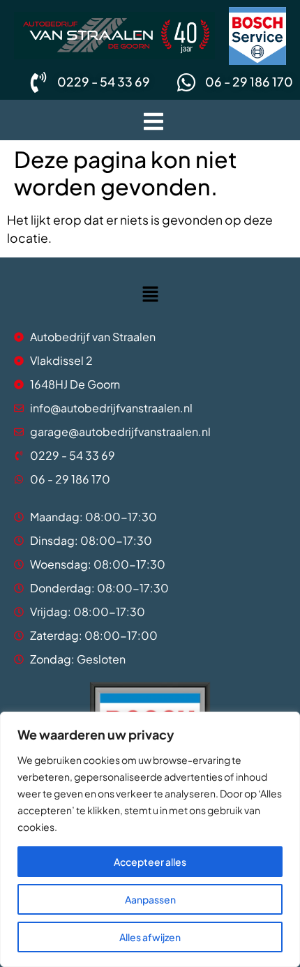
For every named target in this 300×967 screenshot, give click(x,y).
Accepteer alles (150, 861)
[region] (150, 839)
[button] (153, 120)
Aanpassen (150, 899)
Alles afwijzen (150, 937)
